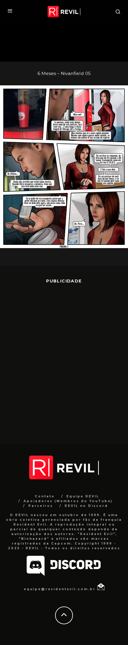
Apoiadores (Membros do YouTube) (68, 501)
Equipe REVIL (82, 496)
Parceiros (40, 506)
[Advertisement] (64, 359)
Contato (45, 496)
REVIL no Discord (86, 506)
